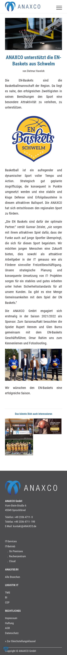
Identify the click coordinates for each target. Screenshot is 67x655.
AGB (7, 628)
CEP (7, 602)
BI (6, 597)
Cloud (12, 561)
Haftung (9, 623)
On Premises (16, 551)
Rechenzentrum (17, 556)
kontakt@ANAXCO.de (24, 526)
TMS (7, 592)
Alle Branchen (12, 577)
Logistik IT (11, 585)
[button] (6, 649)
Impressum (11, 618)
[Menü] (57, 6)
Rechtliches (13, 610)
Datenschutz (12, 633)
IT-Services (11, 541)
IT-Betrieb (10, 546)
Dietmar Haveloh (36, 71)
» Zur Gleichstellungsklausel (20, 641)
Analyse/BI (12, 569)
